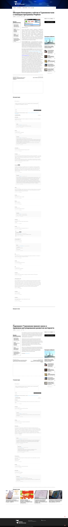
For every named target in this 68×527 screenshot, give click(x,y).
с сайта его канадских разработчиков (34, 51)
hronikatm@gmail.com (33, 521)
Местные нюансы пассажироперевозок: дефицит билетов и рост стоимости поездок (17, 40)
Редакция (14, 16)
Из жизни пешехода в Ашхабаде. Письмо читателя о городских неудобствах (51, 69)
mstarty (20, 137)
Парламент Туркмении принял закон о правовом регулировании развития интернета (19, 78)
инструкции (40, 52)
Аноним (20, 233)
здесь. (39, 72)
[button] (54, 8)
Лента (14, 33)
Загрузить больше (50, 73)
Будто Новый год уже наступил (38, 77)
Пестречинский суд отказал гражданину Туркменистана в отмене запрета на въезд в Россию (51, 51)
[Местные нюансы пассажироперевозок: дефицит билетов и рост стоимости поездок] (45, 65)
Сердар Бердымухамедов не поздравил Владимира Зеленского (17, 30)
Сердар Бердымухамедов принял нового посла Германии (16, 35)
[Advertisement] (28, 87)
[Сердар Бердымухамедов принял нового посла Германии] (45, 61)
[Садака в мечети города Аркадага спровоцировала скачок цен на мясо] (49, 40)
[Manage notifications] (64, 525)
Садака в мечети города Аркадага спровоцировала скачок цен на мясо (16, 25)
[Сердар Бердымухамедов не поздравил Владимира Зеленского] (45, 56)
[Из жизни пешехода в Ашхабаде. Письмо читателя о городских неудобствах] (45, 69)
